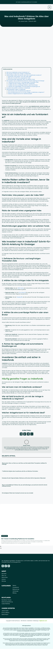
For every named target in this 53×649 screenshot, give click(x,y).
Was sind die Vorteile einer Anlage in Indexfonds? (18, 73)
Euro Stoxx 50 (22, 292)
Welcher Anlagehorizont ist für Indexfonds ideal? (20, 93)
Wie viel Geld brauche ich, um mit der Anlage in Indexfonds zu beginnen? (26, 92)
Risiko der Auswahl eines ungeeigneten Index (19, 78)
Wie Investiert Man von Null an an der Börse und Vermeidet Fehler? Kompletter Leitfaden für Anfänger (24, 463)
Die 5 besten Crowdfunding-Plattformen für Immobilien (26, 2)
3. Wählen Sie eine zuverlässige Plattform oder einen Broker (23, 85)
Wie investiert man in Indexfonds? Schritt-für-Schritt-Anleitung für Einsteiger (25, 80)
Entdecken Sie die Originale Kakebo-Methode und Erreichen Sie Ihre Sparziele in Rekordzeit (24, 478)
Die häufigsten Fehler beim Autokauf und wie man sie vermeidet (17, 493)
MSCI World (21, 288)
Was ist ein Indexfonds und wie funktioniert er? (17, 72)
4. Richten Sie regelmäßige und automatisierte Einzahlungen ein (24, 86)
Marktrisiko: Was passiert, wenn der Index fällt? (19, 76)
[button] (21, 434)
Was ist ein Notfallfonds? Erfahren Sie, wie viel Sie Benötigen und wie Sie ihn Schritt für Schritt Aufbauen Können (24, 485)
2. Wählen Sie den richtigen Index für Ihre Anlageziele (21, 83)
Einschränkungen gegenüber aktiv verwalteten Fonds (21, 79)
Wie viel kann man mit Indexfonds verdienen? (19, 90)
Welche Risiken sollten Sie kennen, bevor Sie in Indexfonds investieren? (23, 75)
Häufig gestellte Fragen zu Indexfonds (15, 89)
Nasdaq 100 (19, 297)
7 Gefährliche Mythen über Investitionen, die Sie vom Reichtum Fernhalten (20, 471)
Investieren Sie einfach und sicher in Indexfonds (18, 88)
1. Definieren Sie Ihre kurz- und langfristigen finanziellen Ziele (23, 82)
